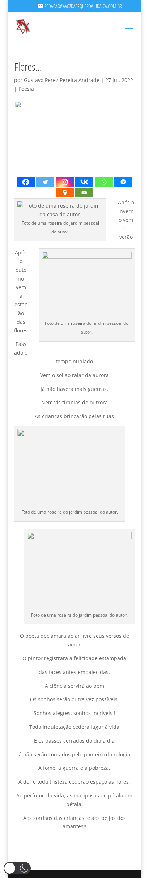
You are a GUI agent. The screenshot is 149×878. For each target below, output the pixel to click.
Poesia (26, 88)
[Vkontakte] (84, 182)
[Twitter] (45, 182)
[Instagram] (65, 182)
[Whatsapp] (104, 182)
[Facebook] (26, 182)
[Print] (65, 192)
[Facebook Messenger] (123, 182)
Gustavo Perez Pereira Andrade (61, 80)
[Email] (84, 192)
